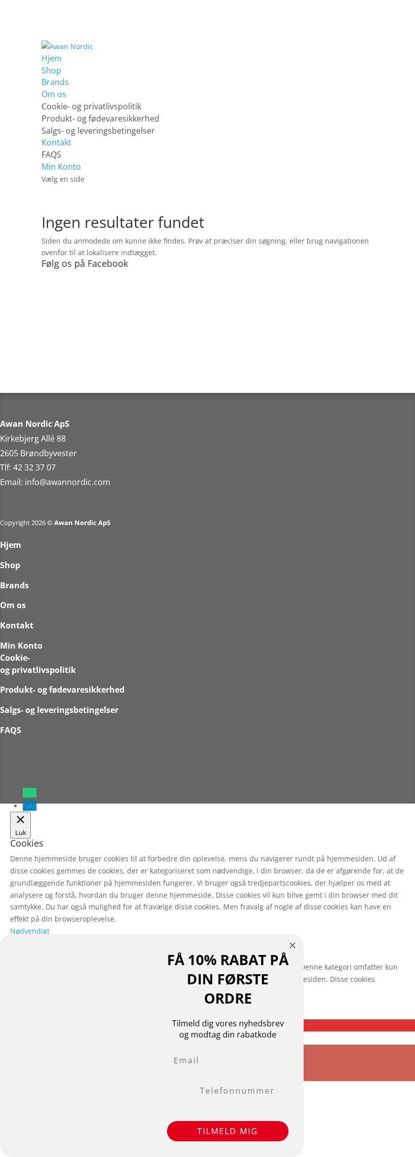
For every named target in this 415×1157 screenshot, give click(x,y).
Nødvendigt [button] (30, 931)
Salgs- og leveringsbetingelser (98, 130)
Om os (54, 94)
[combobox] (180, 1090)
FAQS (51, 154)
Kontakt (56, 142)
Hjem (52, 58)
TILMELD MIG (227, 1131)
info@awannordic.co (64, 482)
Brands (55, 82)
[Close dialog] (292, 945)
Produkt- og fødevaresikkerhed (100, 118)
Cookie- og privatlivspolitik (91, 106)
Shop (51, 70)
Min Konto (61, 166)
